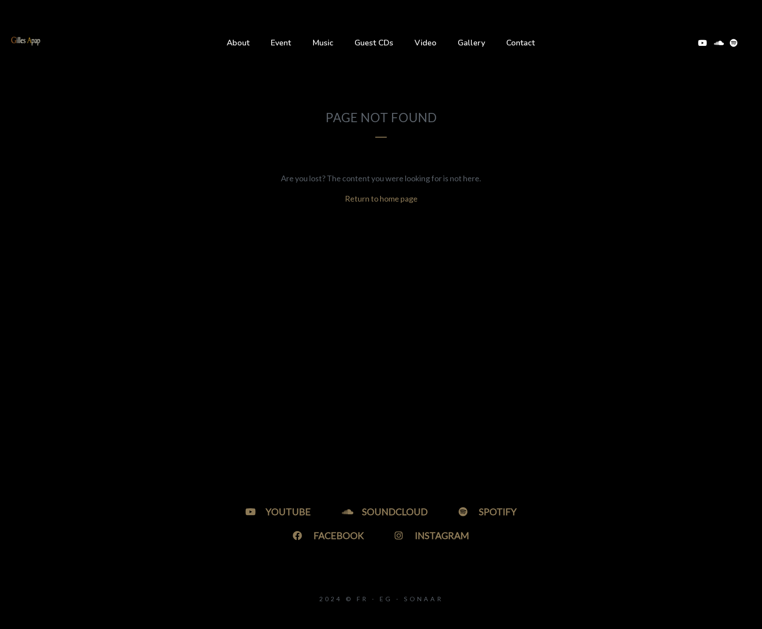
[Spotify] (734, 43)
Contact (520, 42)
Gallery (471, 42)
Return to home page (381, 198)
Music (322, 42)
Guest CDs (374, 42)
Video (426, 42)
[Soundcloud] (718, 43)
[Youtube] (702, 43)
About (238, 42)
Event (281, 42)
